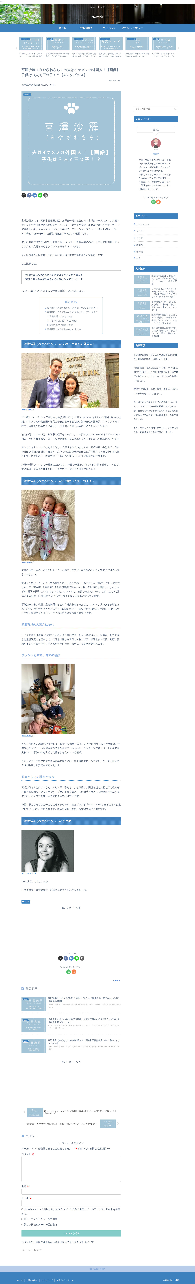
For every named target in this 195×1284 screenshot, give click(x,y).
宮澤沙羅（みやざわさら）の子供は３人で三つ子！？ (72, 312)
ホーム (20, 1280)
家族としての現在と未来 (61, 325)
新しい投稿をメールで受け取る (40, 1224)
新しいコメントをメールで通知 (40, 1219)
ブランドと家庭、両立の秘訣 (63, 320)
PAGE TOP (98, 1269)
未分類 (26, 902)
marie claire (26, 409)
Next (178, 48)
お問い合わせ (32, 1280)
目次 (67, 301)
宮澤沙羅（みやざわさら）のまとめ (64, 329)
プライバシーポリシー (66, 1280)
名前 (25, 1186)
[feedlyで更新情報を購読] (68, 971)
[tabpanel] (31, 47)
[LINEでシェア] (40, 195)
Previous (16, 48)
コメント (27, 1154)
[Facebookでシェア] (29, 195)
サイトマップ (47, 1280)
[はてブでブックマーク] (34, 195)
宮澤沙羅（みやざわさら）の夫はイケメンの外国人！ (72, 308)
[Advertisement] (71, 208)
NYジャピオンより (29, 873)
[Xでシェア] (23, 195)
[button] (45, 195)
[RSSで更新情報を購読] (74, 971)
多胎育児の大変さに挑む (61, 316)
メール (26, 1198)
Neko (156, 153)
